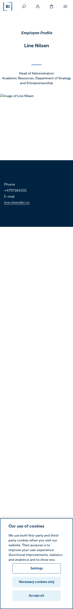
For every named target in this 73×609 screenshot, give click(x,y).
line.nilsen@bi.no (17, 202)
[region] (36, 563)
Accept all (36, 595)
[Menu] (65, 6)
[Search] (23, 6)
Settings (36, 568)
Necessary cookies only (36, 582)
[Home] (7, 6)
